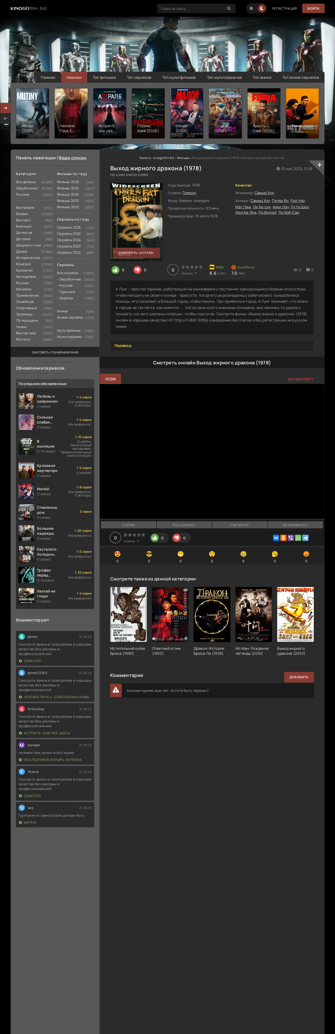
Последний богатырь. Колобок (53, 760)
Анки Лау (281, 206)
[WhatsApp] (298, 538)
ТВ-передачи (27, 320)
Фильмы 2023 (68, 200)
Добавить (299, 677)
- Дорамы (65, 298)
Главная (48, 77)
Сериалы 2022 (69, 252)
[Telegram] (305, 538)
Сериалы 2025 (69, 233)
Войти (313, 8)
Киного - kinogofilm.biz (157, 158)
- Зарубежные (69, 279)
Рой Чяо (298, 200)
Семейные (25, 301)
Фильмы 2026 (68, 181)
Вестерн (23, 220)
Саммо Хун (264, 192)
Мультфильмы (69, 330)
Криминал (24, 270)
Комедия (23, 264)
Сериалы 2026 (69, 227)
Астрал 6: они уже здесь (47, 733)
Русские (23, 194)
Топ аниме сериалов (300, 77)
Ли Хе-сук (262, 206)
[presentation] (5, 118)
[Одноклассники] (283, 538)
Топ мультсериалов (224, 77)
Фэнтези (23, 339)
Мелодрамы (26, 276)
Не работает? (301, 379)
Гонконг (189, 192)
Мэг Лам (243, 206)
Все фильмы (26, 181)
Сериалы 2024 (69, 240)
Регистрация (284, 8)
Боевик (22, 213)
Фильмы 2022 (68, 207)
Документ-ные (28, 245)
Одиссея (32, 661)
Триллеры (24, 314)
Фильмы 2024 (68, 194)
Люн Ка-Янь (245, 212)
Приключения (27, 295)
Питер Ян (280, 200)
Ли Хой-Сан (288, 212)
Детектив (24, 232)
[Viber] (291, 538)
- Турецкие (66, 291)
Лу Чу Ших (300, 206)
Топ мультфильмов (179, 77)
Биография (25, 207)
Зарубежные (27, 188)
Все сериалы (68, 272)
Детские (23, 238)
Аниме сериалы (70, 317)
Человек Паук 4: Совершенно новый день (58, 697)
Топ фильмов (104, 77)
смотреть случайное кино (55, 351)
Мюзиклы (23, 289)
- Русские (65, 285)
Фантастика (26, 333)
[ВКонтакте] (276, 538)
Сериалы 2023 (69, 246)
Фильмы (183, 158)
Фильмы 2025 (68, 188)
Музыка (22, 282)
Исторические (28, 257)
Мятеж (30, 822)
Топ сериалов (139, 77)
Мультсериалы (69, 336)
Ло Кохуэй (267, 212)
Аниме (62, 311)
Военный (23, 226)
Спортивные (26, 308)
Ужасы (21, 326)
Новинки (74, 77)
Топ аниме (262, 77)
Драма (21, 251)
